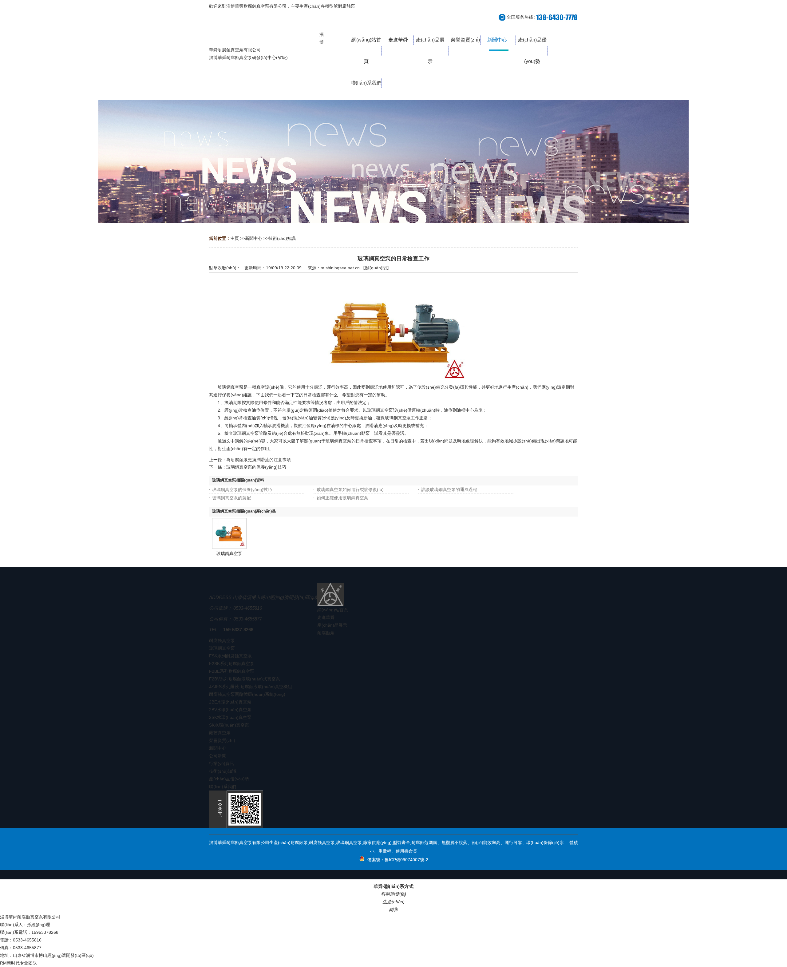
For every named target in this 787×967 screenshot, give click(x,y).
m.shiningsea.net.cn (340, 267)
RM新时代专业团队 (18, 963)
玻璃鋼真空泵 (229, 553)
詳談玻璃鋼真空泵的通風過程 (449, 489)
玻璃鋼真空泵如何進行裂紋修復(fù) (350, 489)
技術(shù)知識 (282, 238)
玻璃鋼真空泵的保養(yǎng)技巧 (256, 467)
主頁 (234, 238)
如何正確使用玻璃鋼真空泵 (342, 497)
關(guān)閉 (376, 267)
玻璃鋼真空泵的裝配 (231, 497)
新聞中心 (253, 238)
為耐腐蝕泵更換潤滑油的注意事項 (258, 459)
